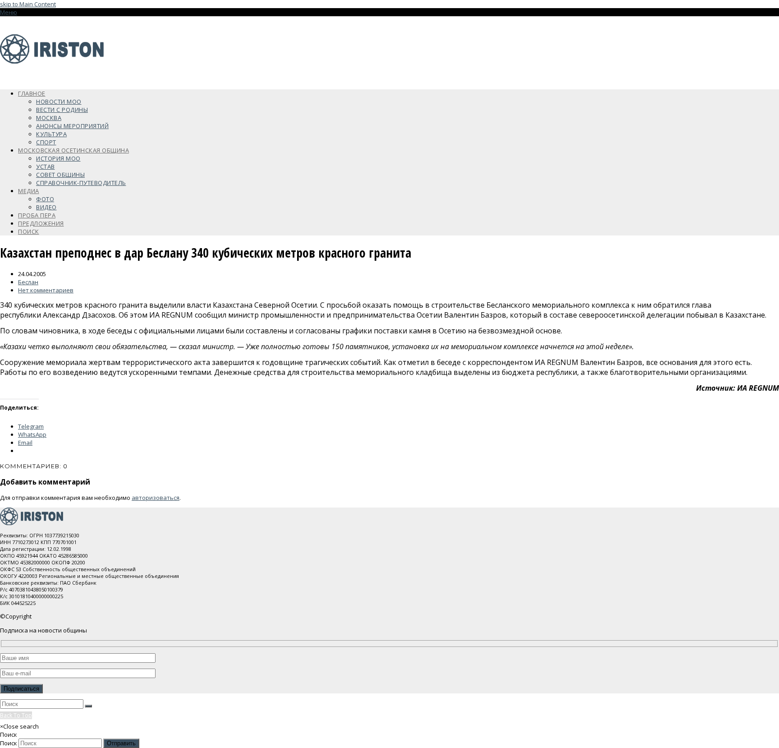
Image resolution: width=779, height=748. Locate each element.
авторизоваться (155, 498)
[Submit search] (88, 706)
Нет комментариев (45, 290)
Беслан (28, 282)
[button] (8, 12)
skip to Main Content (28, 4)
